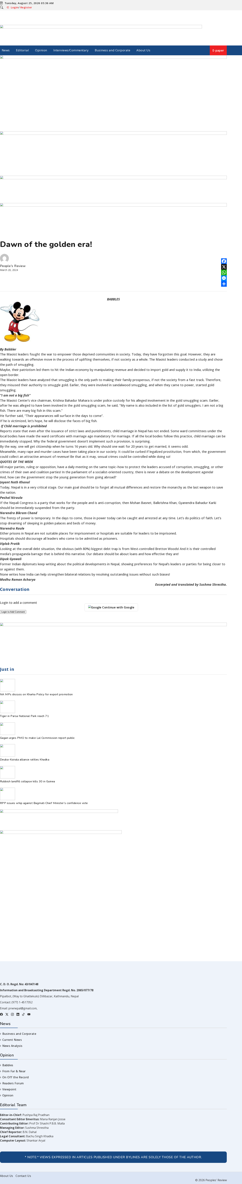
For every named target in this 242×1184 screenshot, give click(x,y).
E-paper (218, 50)
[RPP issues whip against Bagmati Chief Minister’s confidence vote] (7, 799)
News (6, 50)
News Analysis (12, 1046)
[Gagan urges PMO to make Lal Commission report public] (7, 734)
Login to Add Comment (13, 612)
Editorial (22, 50)
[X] (224, 267)
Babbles (7, 1065)
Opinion (41, 50)
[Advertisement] (113, 105)
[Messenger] (224, 278)
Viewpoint (9, 1089)
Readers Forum (13, 1083)
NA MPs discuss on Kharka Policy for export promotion (36, 694)
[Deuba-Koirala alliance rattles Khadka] (7, 755)
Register (26, 7)
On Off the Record (15, 1077)
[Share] (224, 284)
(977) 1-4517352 (22, 1002)
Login (14, 7)
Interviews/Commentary (71, 50)
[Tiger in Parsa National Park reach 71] (7, 712)
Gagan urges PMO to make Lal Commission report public (37, 738)
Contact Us (23, 1176)
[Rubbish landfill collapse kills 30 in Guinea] (7, 777)
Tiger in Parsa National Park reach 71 (25, 716)
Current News (12, 1040)
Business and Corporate (112, 50)
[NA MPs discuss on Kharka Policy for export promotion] (7, 690)
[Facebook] (224, 261)
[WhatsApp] (224, 272)
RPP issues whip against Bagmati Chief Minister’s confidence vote (44, 803)
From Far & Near (14, 1071)
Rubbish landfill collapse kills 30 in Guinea (27, 781)
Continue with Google (118, 607)
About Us (143, 50)
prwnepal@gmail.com (22, 1008)
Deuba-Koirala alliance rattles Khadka (24, 760)
